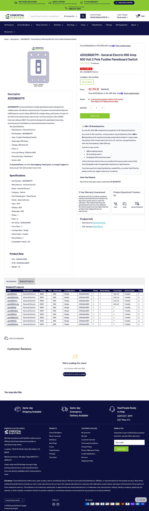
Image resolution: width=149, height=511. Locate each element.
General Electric (99, 223)
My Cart (84, 436)
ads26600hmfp (13, 304)
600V (42, 294)
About (133, 25)
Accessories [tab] (11, 281)
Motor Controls (42, 25)
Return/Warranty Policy (90, 450)
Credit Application (88, 454)
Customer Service (88, 440)
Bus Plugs (71, 25)
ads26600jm (12, 314)
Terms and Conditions (89, 443)
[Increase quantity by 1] (102, 107)
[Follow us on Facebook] (53, 504)
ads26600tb (11, 321)
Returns (84, 457)
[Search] (83, 16)
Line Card (53, 457)
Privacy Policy (86, 447)
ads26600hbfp (12, 297)
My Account (85, 433)
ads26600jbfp (12, 311)
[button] (137, 16)
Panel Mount (98, 226)
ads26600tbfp (12, 324)
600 (54, 294)
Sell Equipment (121, 25)
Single (66, 294)
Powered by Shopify (11, 508)
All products (15, 39)
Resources (8, 32)
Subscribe (121, 449)
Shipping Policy (87, 461)
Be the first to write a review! (74, 374)
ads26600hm (12, 301)
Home (6, 39)
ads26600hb (12, 294)
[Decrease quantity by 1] (91, 107)
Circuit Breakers (23, 25)
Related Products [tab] (26, 281)
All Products (9, 25)
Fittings (109, 25)
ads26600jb (11, 307)
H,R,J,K (116, 294)
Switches (57, 25)
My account (121, 17)
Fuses (83, 25)
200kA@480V (84, 294)
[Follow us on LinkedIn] (57, 504)
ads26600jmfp (12, 317)
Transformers (97, 25)
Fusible (127, 294)
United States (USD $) (13, 500)
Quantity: (83, 108)
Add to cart (95, 116)
